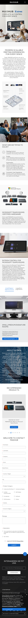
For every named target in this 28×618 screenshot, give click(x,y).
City (3, 479)
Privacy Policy (20, 541)
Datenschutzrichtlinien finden (9, 606)
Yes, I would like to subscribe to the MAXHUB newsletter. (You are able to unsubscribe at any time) (14, 532)
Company (5, 456)
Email (4, 462)
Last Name (5, 450)
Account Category (6, 509)
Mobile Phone (5, 468)
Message (4, 516)
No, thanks (6, 536)
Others (17, 499)
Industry (4, 503)
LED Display (18, 492)
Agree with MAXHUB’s (14, 541)
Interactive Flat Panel (9, 489)
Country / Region (6, 474)
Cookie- (18, 604)
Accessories (6, 496)
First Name (5, 445)
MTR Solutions (7, 499)
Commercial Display (20, 489)
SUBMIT (14, 545)
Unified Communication (7, 493)
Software (18, 496)
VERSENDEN (14, 572)
